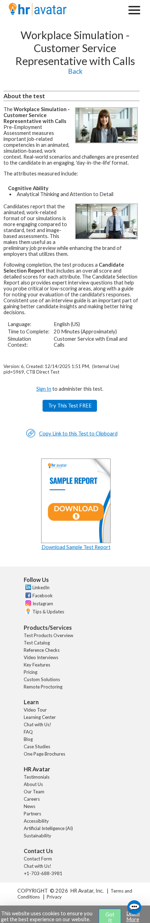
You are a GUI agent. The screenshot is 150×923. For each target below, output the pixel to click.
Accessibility (36, 821)
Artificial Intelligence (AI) (48, 828)
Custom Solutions (42, 679)
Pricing (30, 672)
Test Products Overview (48, 635)
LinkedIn (41, 587)
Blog (28, 739)
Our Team (34, 791)
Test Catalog (37, 643)
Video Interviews (41, 657)
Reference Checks (42, 650)
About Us (33, 784)
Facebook (42, 595)
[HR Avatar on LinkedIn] (27, 588)
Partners (32, 813)
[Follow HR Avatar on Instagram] (27, 604)
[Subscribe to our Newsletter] (27, 612)
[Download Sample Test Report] (76, 541)
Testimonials (37, 777)
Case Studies (37, 746)
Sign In (43, 389)
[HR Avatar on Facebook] (27, 596)
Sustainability (37, 835)
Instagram (42, 603)
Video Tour (35, 710)
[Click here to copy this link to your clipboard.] (31, 436)
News (29, 806)
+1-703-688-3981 (43, 873)
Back (75, 71)
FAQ (28, 732)
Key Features (37, 665)
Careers (32, 799)
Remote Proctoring (43, 687)
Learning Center (40, 717)
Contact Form (38, 858)
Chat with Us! (37, 724)
